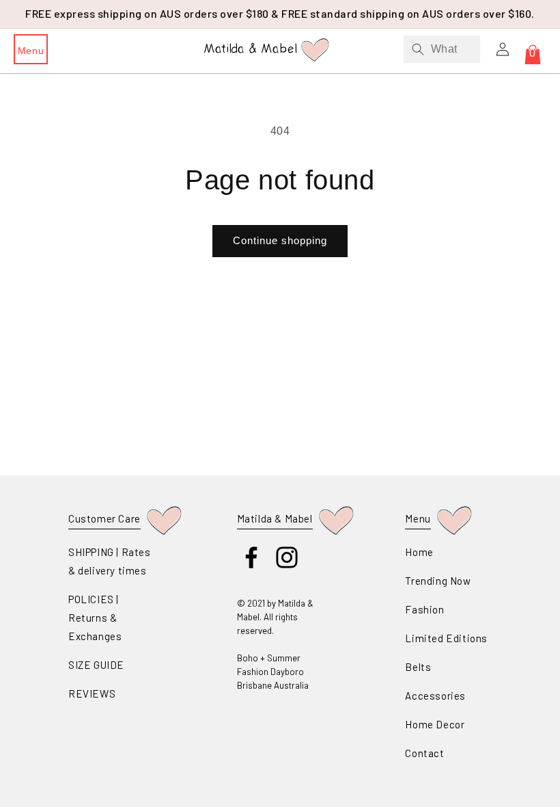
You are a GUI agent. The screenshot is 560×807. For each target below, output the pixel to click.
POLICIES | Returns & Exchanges (95, 617)
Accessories (435, 695)
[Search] (418, 49)
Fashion (424, 609)
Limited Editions (446, 638)
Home (419, 552)
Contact (424, 753)
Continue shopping (280, 240)
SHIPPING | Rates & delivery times (109, 561)
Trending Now (438, 580)
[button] (31, 49)
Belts (418, 667)
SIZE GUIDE (96, 665)
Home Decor (434, 724)
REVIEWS (91, 693)
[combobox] (442, 49)
